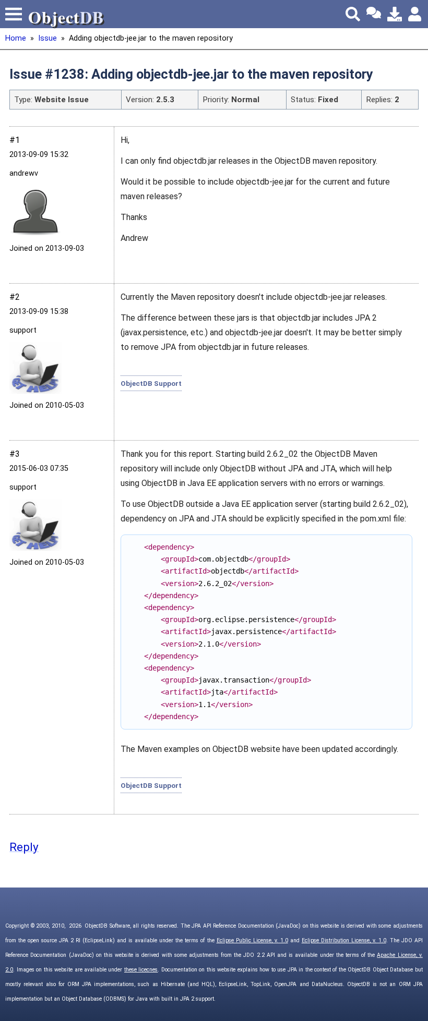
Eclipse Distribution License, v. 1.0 (344, 940)
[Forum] (373, 14)
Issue (47, 38)
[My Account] (415, 14)
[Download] (394, 14)
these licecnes (141, 969)
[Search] (353, 14)
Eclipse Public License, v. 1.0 (252, 940)
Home (15, 38)
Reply (24, 847)
